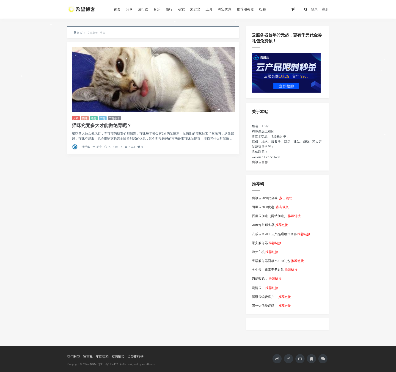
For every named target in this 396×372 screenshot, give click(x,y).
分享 (129, 9)
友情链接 (118, 356)
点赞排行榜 (135, 356)
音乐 (157, 9)
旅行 (169, 9)
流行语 (143, 9)
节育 (102, 118)
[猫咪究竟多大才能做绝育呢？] (153, 79)
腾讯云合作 (260, 162)
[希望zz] (87, 9)
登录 (314, 9)
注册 (325, 9)
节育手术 (114, 118)
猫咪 (85, 118)
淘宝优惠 (224, 9)
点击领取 (285, 198)
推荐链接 (294, 216)
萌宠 (181, 9)
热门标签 (73, 356)
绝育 (93, 118)
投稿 (262, 9)
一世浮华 (84, 147)
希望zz (93, 364)
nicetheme (148, 364)
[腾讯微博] (288, 358)
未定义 (195, 9)
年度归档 (102, 356)
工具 (209, 9)
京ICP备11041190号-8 (111, 364)
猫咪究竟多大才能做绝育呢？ (102, 125)
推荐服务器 (245, 9)
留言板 (88, 356)
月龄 (76, 118)
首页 (117, 9)
